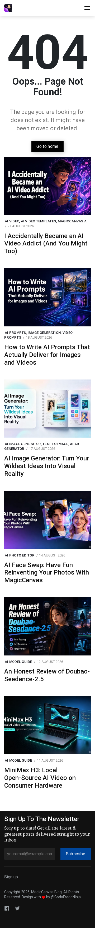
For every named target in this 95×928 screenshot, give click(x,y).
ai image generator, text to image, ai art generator (42, 446)
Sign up (11, 876)
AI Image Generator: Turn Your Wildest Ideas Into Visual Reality (46, 466)
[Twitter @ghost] (17, 907)
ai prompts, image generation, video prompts (38, 335)
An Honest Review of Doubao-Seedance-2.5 (47, 675)
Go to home (47, 146)
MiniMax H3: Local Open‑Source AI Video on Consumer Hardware (40, 777)
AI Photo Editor (19, 555)
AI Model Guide (18, 662)
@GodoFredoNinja (66, 897)
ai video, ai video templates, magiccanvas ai (46, 221)
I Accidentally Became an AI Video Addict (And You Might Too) (45, 243)
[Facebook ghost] (7, 907)
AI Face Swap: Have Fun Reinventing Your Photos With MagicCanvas (46, 572)
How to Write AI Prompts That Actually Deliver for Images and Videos (47, 354)
